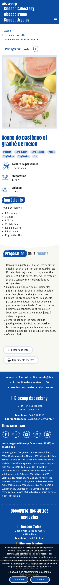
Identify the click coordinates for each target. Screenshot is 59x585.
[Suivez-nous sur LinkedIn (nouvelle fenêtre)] (16, 434)
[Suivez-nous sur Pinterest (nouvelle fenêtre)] (47, 434)
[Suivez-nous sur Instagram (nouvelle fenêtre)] (37, 434)
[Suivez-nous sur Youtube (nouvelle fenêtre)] (26, 434)
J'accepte (40, 579)
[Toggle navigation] (55, 20)
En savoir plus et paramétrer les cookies (29, 572)
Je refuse (19, 579)
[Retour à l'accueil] (14, 4)
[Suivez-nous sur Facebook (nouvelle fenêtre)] (5, 434)
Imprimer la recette (23, 360)
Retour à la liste (19, 350)
